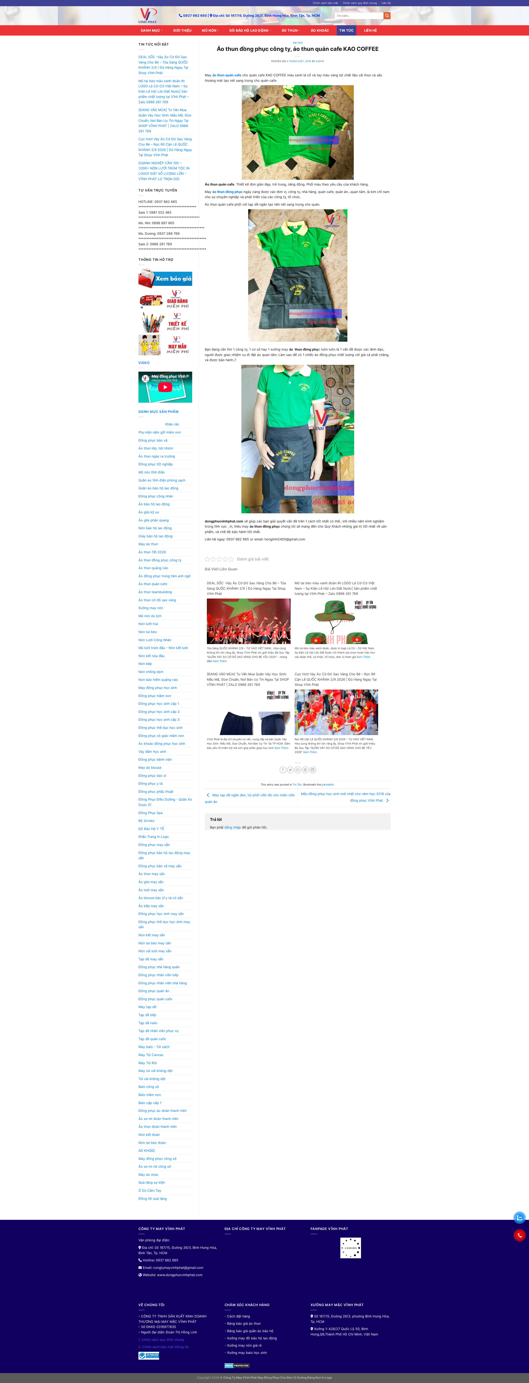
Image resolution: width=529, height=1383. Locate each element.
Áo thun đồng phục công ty (159, 560)
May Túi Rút (147, 1063)
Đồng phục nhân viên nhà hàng (162, 983)
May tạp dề (147, 1007)
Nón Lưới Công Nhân (154, 640)
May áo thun (148, 544)
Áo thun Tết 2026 (152, 552)
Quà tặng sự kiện (151, 1182)
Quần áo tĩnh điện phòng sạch (161, 480)
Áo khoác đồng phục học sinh (161, 743)
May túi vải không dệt (155, 1071)
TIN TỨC (346, 30)
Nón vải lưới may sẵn (154, 951)
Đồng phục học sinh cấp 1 (158, 704)
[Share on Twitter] (290, 769)
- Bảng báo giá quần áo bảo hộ (249, 1331)
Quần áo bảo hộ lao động (158, 488)
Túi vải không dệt (152, 1079)
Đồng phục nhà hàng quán (159, 967)
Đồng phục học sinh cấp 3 (159, 719)
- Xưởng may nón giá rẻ (243, 1345)
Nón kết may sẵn (151, 935)
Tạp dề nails (147, 1023)
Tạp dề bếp (147, 1015)
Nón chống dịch (150, 672)
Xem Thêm (220, 661)
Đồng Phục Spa (150, 813)
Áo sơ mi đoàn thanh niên (158, 1119)
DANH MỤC (150, 30)
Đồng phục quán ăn (153, 991)
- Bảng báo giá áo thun (243, 1323)
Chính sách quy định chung (360, 3)
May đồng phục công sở (157, 1159)
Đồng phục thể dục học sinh (160, 728)
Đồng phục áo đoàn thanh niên (162, 1111)
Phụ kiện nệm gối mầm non (159, 432)
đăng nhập (232, 827)
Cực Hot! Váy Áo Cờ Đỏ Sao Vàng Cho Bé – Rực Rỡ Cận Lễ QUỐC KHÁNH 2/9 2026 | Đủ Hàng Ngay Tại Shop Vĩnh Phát (165, 147)
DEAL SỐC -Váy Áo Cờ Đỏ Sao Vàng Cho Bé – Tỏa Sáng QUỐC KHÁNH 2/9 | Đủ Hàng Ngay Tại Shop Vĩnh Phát (163, 65)
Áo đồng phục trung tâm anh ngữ (164, 576)
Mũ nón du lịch (149, 616)
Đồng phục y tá (150, 783)
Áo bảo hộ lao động (154, 504)
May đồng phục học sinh (157, 688)
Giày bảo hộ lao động (155, 536)
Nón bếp (145, 664)
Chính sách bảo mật (325, 3)
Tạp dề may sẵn (150, 959)
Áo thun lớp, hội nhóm (155, 448)
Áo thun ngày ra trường (156, 456)
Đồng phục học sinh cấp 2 (159, 712)
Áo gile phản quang (153, 520)
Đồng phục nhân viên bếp (158, 975)
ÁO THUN (290, 30)
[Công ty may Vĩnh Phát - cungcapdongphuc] (155, 15)
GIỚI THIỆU (182, 30)
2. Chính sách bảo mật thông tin (163, 1347)
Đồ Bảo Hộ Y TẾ (151, 829)
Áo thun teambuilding (155, 592)
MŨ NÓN (209, 30)
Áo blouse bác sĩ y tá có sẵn (160, 898)
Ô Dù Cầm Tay (149, 1190)
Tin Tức (298, 42)
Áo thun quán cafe (152, 584)
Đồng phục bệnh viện (155, 759)
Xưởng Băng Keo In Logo (314, 1377)
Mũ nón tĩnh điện (151, 472)
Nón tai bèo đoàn (152, 1143)
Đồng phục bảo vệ (152, 440)
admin (320, 61)
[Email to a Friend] (297, 769)
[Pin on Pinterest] (305, 769)
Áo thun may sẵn (151, 874)
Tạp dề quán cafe (152, 1039)
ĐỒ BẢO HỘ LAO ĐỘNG (249, 30)
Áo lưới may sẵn (151, 890)
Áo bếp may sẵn (151, 906)
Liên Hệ (386, 3)
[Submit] (387, 15)
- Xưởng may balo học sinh (246, 1353)
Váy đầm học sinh (152, 752)
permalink (328, 784)
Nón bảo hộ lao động (155, 528)
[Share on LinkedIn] (312, 769)
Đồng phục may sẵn (154, 845)
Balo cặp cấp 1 (149, 1103)
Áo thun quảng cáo (153, 568)
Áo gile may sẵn (150, 882)
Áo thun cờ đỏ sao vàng (157, 600)
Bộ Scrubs (146, 821)
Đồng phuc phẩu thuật (155, 791)
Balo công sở (148, 1087)
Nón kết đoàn (149, 1135)
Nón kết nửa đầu (151, 656)
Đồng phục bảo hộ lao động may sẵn (164, 855)
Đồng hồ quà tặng (152, 1198)
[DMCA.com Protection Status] (237, 1365)
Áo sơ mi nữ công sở (154, 1166)
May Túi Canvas (150, 1055)
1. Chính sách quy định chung (161, 1339)
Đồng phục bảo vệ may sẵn (159, 866)
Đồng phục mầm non (154, 696)
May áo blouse (149, 767)
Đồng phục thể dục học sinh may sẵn (164, 924)
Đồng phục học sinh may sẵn (161, 914)
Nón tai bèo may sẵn (154, 943)
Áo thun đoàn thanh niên (157, 1126)
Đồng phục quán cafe (155, 999)
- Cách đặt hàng (237, 1316)
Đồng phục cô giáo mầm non (161, 736)
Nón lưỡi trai (148, 624)
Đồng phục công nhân (155, 496)
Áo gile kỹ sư (148, 512)
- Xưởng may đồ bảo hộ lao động (251, 1338)
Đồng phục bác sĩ (152, 776)
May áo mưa (148, 1174)
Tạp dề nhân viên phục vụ (158, 1031)
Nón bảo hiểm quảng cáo (158, 680)
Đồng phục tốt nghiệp (155, 464)
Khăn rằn (172, 424)
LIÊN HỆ (370, 30)
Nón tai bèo (147, 632)
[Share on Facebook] (283, 769)
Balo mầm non (149, 1095)
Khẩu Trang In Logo (153, 837)
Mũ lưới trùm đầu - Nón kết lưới (163, 648)
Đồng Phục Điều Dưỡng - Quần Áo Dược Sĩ (165, 802)
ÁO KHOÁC (320, 30)
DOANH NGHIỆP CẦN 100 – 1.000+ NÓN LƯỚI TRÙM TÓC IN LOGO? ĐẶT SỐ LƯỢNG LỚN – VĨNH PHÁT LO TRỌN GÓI (163, 171)
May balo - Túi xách (153, 1047)
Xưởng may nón (150, 608)
